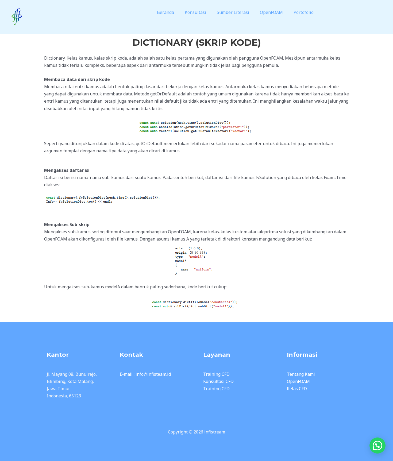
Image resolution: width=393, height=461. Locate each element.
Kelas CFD (297, 389)
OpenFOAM (271, 12)
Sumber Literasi (233, 12)
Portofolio (304, 12)
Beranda (165, 12)
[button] (167, 12)
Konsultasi (195, 12)
